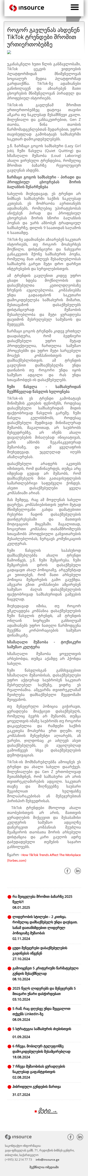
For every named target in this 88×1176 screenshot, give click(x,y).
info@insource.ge (47, 1159)
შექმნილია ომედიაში (44, 1167)
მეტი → (47, 1110)
